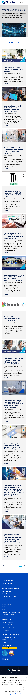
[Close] (26, 677)
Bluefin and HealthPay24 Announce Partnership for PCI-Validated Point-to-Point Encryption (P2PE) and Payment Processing (13, 403)
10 (20, 565)
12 (10, 568)
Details (6, 83)
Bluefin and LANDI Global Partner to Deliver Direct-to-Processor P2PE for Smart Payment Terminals (13, 108)
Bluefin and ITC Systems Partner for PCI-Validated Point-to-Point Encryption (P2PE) (12, 193)
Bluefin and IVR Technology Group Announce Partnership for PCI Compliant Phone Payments (13, 150)
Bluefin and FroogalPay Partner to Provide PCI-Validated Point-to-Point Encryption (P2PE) (12, 446)
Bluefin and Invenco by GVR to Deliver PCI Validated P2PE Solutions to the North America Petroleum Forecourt (14, 277)
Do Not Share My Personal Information (12, 694)
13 (14, 568)
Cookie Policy (13, 689)
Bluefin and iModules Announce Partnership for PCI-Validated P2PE (12, 318)
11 (24, 565)
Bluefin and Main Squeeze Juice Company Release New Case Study (13, 69)
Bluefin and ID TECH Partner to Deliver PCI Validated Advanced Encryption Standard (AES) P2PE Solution (13, 361)
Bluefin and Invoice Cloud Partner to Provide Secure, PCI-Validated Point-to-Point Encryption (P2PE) (13, 235)
